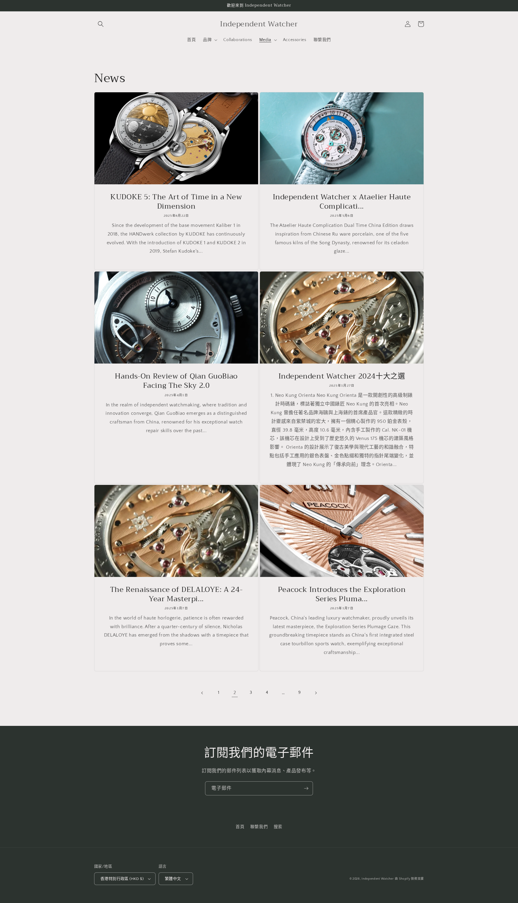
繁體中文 (173, 879)
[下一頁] (315, 693)
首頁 (240, 826)
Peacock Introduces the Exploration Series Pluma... (342, 594)
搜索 (278, 826)
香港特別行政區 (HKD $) (122, 879)
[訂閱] (306, 788)
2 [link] (235, 692)
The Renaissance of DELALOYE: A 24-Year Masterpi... (176, 594)
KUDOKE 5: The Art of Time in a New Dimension (176, 201)
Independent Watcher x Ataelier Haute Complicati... (342, 201)
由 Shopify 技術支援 (409, 879)
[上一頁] (202, 693)
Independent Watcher (378, 879)
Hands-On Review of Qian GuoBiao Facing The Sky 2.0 (176, 381)
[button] (100, 24)
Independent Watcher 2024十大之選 (341, 376)
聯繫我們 (259, 826)
